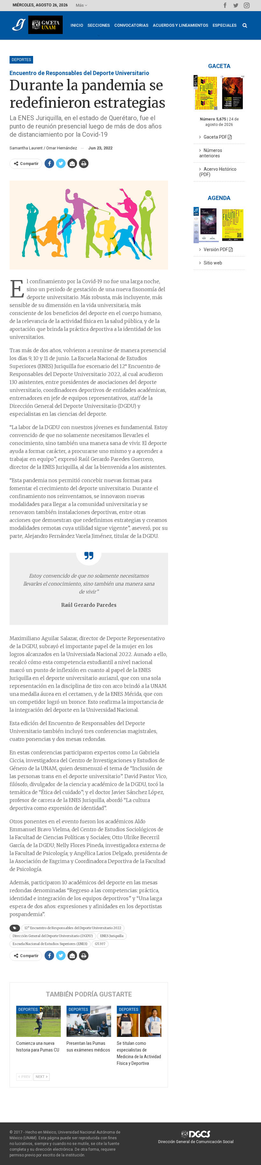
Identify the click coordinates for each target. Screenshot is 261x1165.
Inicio (77, 25)
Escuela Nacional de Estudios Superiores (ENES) (50, 944)
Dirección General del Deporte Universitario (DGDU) (53, 936)
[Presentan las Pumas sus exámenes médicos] (89, 1021)
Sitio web (211, 262)
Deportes (21, 60)
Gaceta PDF (214, 137)
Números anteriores (210, 153)
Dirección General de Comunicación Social (196, 1142)
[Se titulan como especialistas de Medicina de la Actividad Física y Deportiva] (139, 1021)
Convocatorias (131, 25)
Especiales (224, 25)
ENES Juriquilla (111, 936)
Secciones (99, 25)
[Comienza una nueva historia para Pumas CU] (38, 1021)
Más (80, 5)
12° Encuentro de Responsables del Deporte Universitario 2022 (73, 928)
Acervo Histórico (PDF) (217, 172)
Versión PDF (215, 249)
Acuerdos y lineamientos (180, 25)
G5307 (100, 944)
